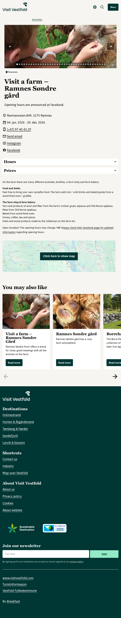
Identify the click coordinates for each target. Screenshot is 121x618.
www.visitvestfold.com (18, 578)
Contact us (10, 459)
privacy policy (76, 561)
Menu (113, 7)
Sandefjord (10, 435)
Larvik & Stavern (14, 442)
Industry (8, 466)
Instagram (14, 143)
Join (104, 554)
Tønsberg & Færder (15, 429)
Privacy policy (12, 496)
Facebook (13, 150)
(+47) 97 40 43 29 (19, 129)
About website (12, 510)
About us (8, 489)
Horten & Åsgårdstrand (18, 422)
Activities (37, 19)
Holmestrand (12, 415)
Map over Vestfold (15, 473)
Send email (14, 136)
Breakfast (13, 601)
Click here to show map (59, 256)
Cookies (8, 503)
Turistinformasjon (15, 584)
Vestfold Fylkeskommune (20, 590)
